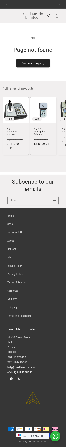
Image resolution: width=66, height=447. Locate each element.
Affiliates (12, 299)
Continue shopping (33, 63)
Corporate (12, 290)
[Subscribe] (54, 200)
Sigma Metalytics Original (39, 131)
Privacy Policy (15, 274)
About (10, 240)
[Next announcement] (59, 4)
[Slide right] (41, 163)
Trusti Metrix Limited (37, 442)
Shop (10, 224)
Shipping (12, 307)
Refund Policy (15, 265)
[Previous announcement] (7, 4)
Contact (11, 249)
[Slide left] (25, 163)
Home (10, 215)
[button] (7, 16)
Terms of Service (16, 282)
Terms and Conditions (19, 315)
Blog (9, 257)
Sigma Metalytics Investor (12, 131)
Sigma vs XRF (14, 232)
